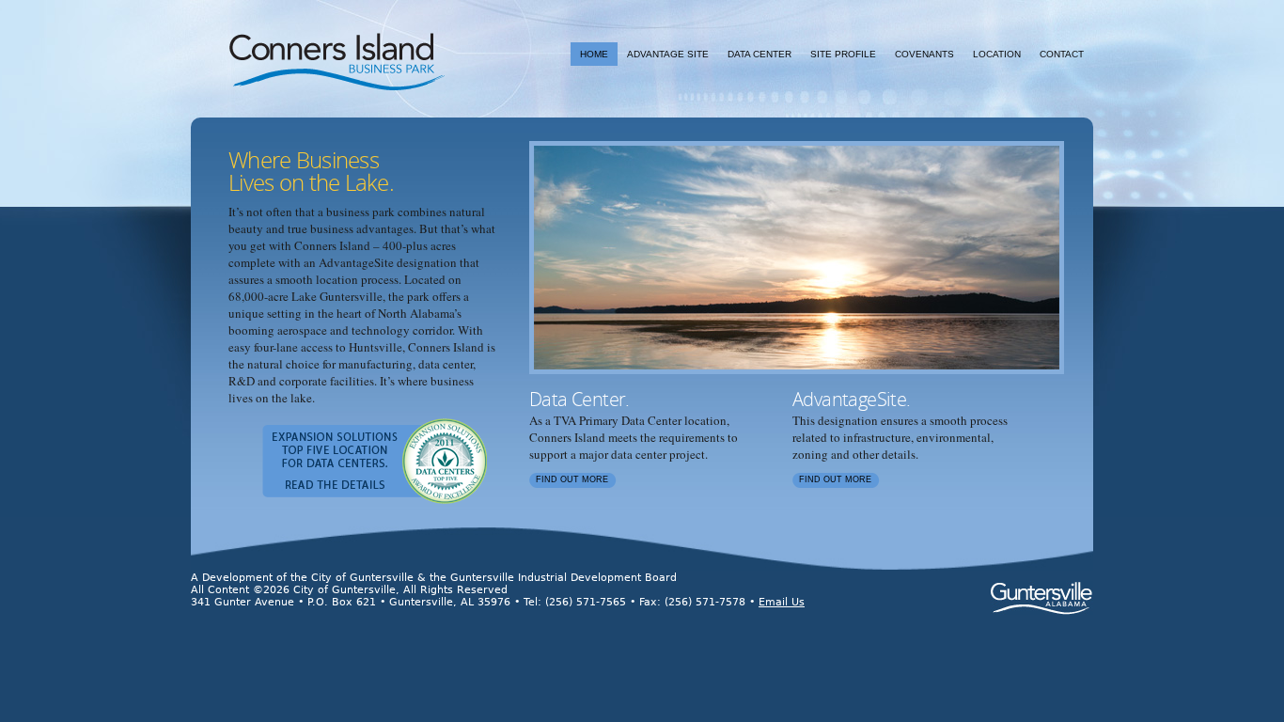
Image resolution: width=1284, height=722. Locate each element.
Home (594, 54)
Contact (1062, 54)
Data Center (759, 54)
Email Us (782, 602)
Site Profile (843, 54)
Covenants (924, 54)
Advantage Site (668, 54)
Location (997, 54)
